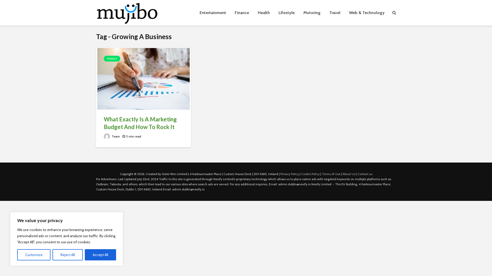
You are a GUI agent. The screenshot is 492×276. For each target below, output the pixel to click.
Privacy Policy (289, 174)
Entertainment (213, 12)
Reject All (67, 254)
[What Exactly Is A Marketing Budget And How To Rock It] (143, 78)
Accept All (100, 254)
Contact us (364, 174)
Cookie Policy (310, 174)
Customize (34, 254)
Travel (334, 12)
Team (115, 136)
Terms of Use (331, 174)
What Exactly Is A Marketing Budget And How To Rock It (140, 123)
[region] (66, 239)
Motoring (312, 12)
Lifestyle (287, 12)
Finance (242, 12)
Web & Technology (367, 12)
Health (264, 12)
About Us (349, 174)
